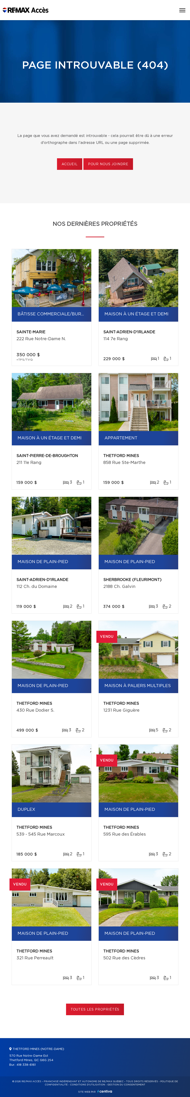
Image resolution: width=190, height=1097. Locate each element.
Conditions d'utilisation (87, 1085)
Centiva (104, 1091)
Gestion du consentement (126, 1085)
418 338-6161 (26, 1064)
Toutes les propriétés (95, 1009)
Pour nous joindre (108, 164)
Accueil (70, 164)
